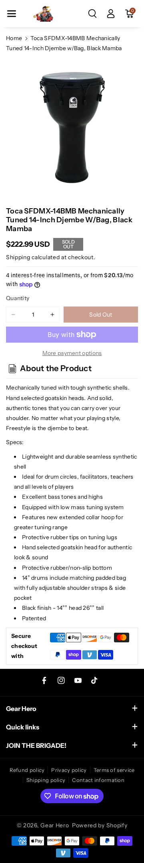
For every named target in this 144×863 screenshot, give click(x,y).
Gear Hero (54, 825)
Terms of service (114, 770)
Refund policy (27, 770)
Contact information (98, 780)
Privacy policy (68, 770)
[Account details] (111, 13)
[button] (11, 13)
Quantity (17, 298)
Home (14, 38)
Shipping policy (46, 780)
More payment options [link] (72, 353)
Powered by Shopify (100, 825)
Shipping (18, 257)
